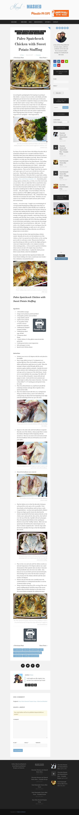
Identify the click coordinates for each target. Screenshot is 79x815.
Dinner (43, 31)
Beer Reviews (38, 22)
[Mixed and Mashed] (25, 6)
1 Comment (38, 55)
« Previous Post (18, 58)
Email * (55, 85)
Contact (55, 22)
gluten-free (34, 649)
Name (15, 742)
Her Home (24, 22)
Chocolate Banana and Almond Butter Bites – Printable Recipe (64, 150)
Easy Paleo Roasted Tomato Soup (64, 186)
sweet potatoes (34, 656)
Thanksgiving (38, 33)
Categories (56, 119)
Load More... (61, 255)
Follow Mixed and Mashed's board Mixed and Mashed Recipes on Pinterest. (19, 766)
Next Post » (43, 58)
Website (38, 742)
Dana (22, 55)
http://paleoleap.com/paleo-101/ (27, 179)
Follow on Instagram (62, 258)
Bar (30, 22)
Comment (16, 719)
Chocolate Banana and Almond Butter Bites (63, 136)
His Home (14, 22)
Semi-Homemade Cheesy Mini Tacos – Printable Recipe (64, 175)
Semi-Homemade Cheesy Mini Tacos (64, 163)
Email (27, 742)
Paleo (30, 33)
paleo (41, 649)
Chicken (25, 31)
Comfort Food (34, 31)
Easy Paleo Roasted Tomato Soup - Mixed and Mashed (33, 701)
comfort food (18, 649)
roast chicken (18, 656)
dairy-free (26, 649)
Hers (18, 33)
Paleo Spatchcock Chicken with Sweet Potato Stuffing (28, 652)
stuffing (26, 656)
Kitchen (47, 22)
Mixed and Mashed (21, 811)
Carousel (18, 31)
